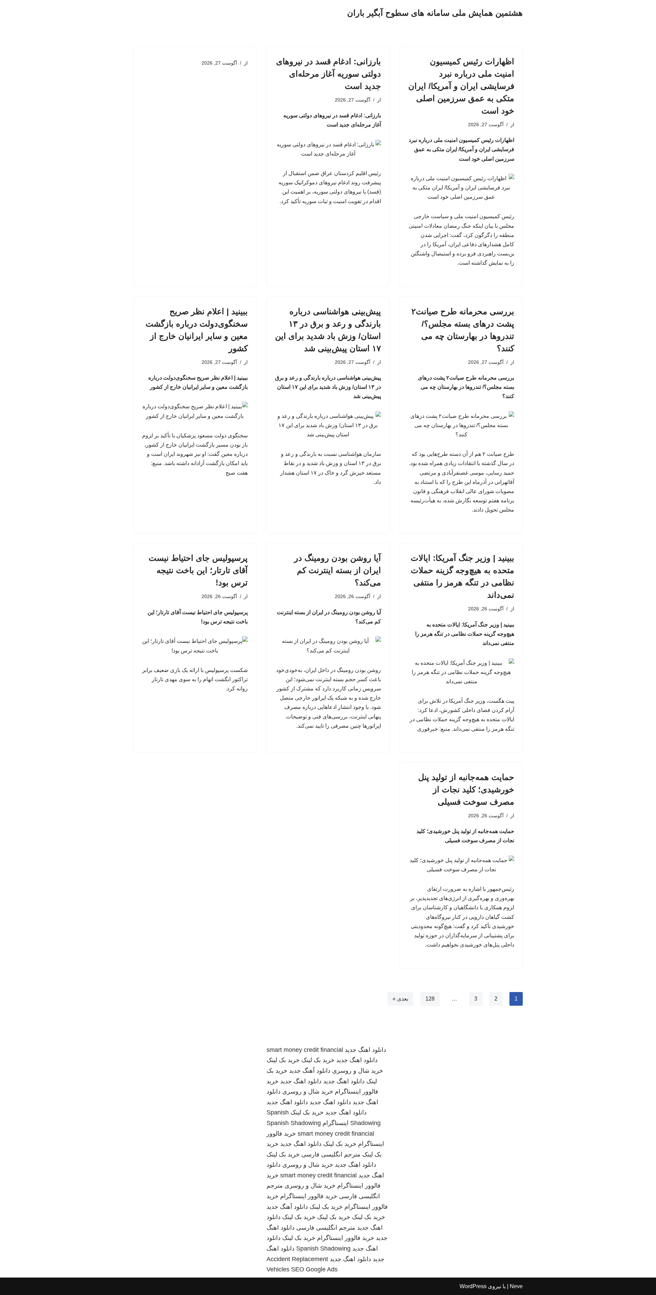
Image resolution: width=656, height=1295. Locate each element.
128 (430, 999)
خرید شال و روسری (357, 1070)
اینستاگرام (335, 1123)
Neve (516, 1286)
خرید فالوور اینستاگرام (308, 1196)
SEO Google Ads (314, 1269)
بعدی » (400, 999)
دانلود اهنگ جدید (365, 1049)
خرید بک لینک (317, 1060)
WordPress (473, 1286)
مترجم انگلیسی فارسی (330, 1154)
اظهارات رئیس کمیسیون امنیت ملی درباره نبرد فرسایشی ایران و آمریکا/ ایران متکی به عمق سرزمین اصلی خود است (461, 86)
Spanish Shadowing (293, 1123)
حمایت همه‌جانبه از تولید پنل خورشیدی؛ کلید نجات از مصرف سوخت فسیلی (466, 789)
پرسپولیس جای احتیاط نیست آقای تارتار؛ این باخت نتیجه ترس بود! (198, 570)
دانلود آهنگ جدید (309, 1070)
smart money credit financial (304, 1049)
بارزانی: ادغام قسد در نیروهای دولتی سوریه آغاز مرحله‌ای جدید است (328, 74)
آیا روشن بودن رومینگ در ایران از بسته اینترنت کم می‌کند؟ (337, 570)
